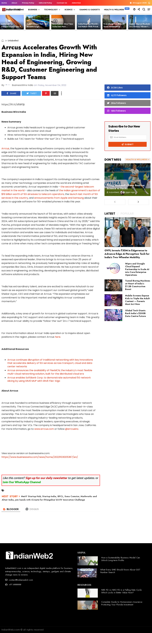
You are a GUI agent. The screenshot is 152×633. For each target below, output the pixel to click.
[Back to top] (145, 626)
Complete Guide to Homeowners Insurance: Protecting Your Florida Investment (122, 603)
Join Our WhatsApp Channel (22, 482)
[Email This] (54, 93)
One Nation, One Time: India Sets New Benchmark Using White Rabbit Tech (63, 27)
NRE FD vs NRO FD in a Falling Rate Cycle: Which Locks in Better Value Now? (121, 591)
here (57, 337)
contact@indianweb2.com (20, 580)
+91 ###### (14, 584)
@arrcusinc (72, 429)
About (14, 3)
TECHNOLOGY (51, 9)
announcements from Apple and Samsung (59, 198)
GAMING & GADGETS (89, 9)
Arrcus (5, 148)
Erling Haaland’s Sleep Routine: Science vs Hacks (126, 186)
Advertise (76, 3)
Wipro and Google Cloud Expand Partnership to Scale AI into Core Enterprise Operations (137, 269)
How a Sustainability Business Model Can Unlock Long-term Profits (120, 559)
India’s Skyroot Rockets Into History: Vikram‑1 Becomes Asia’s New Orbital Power (139, 27)
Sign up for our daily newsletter (46, 478)
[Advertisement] (127, 58)
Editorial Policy (45, 3)
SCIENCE (68, 9)
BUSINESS (32, 9)
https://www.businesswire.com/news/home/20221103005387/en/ (39, 457)
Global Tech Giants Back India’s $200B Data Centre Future (135, 313)
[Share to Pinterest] (46, 93)
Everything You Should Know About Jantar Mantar (114, 26)
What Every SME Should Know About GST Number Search (120, 571)
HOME (21, 9)
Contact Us (62, 3)
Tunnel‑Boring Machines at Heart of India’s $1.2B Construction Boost (137, 285)
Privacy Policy (28, 3)
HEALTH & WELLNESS (114, 9)
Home (4, 3)
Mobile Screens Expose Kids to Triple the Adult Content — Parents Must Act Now (137, 300)
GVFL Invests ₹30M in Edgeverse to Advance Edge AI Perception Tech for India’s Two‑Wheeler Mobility (126, 254)
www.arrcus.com (44, 429)
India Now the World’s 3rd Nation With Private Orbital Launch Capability (88, 27)
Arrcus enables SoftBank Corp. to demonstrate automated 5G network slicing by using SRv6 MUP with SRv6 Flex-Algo (49, 379)
